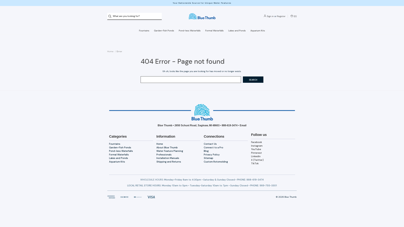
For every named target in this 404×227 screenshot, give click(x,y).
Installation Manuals (167, 158)
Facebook (256, 142)
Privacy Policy (212, 154)
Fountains (144, 30)
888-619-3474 (230, 125)
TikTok (255, 163)
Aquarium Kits (257, 30)
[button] (202, 112)
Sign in (270, 16)
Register (281, 16)
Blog (206, 151)
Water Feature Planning (169, 151)
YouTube (256, 149)
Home (159, 144)
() (295, 16)
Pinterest (256, 152)
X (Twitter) (257, 160)
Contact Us (210, 144)
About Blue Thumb (167, 147)
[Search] (110, 16)
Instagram (256, 145)
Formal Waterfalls (214, 30)
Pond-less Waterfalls (190, 30)
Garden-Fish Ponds (164, 30)
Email (243, 125)
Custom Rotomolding (216, 161)
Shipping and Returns (168, 161)
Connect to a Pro (213, 147)
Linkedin (256, 156)
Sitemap (208, 158)
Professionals (164, 154)
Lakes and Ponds (237, 30)
